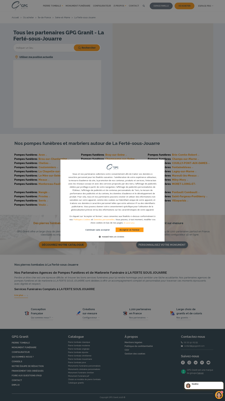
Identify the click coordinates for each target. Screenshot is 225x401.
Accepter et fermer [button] (130, 230)
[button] (112, 236)
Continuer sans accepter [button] (97, 230)
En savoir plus (129, 223)
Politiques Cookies (81, 219)
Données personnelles (104, 219)
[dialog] (112, 200)
